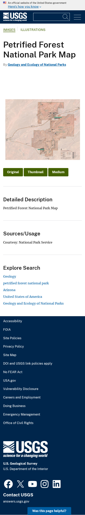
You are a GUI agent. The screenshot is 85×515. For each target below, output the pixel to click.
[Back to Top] (70, 500)
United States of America (22, 297)
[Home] (15, 20)
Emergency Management (21, 414)
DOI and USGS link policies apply (27, 363)
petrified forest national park (26, 283)
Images (9, 30)
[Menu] (77, 17)
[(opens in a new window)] (8, 483)
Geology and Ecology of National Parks (37, 65)
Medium (58, 172)
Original (13, 172)
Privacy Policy (13, 346)
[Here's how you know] (42, 5)
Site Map (9, 355)
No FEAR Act (12, 372)
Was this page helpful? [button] (49, 511)
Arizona (9, 290)
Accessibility (12, 321)
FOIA (7, 330)
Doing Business (14, 406)
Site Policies (12, 338)
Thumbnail (35, 172)
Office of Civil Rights (18, 423)
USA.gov (9, 380)
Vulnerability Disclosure (20, 389)
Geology (9, 276)
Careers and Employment (22, 397)
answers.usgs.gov (16, 501)
